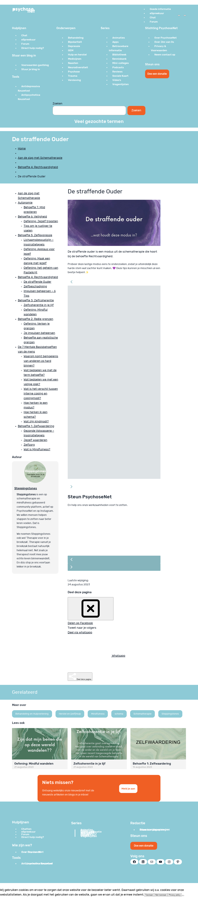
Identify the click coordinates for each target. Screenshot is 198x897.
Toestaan (149, 895)
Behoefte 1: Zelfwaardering (36, 426)
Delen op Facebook (80, 623)
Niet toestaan (160, 895)
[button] (114, 282)
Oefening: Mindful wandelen (33, 763)
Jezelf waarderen (35, 440)
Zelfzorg (29, 444)
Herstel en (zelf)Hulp (70, 714)
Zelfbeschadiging (35, 286)
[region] (114, 543)
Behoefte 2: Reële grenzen (35, 319)
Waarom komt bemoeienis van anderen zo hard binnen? (41, 361)
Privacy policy (175, 895)
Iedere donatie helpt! (94, 543)
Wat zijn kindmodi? (36, 421)
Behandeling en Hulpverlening (32, 714)
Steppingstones (25, 488)
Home (22, 148)
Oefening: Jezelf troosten (41, 221)
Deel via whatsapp (80, 632)
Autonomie (25, 202)
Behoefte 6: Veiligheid (32, 216)
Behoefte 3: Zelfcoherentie (36, 300)
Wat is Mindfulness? (37, 449)
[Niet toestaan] (183, 895)
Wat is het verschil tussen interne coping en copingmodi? (41, 393)
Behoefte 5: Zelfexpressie (35, 235)
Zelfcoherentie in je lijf (39, 305)
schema (119, 714)
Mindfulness (98, 714)
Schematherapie (142, 714)
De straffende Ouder (37, 281)
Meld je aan (128, 788)
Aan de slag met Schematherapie (40, 157)
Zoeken (57, 103)
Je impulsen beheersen (39, 333)
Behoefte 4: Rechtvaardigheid (38, 167)
